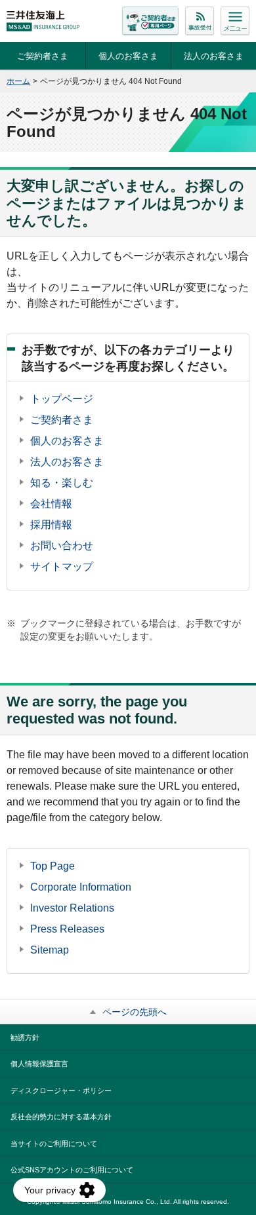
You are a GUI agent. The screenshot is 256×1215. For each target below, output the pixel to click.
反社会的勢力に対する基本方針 (61, 1117)
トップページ (61, 398)
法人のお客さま (214, 56)
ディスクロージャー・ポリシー (61, 1090)
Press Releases (67, 929)
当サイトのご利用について (54, 1144)
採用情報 (51, 524)
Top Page (52, 866)
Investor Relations (72, 908)
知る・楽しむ (61, 482)
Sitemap (49, 949)
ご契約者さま (42, 56)
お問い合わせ (61, 545)
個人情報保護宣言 (39, 1064)
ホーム (18, 81)
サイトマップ (61, 566)
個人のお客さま (128, 56)
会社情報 (51, 503)
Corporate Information (80, 887)
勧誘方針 (25, 1037)
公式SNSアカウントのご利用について (72, 1170)
